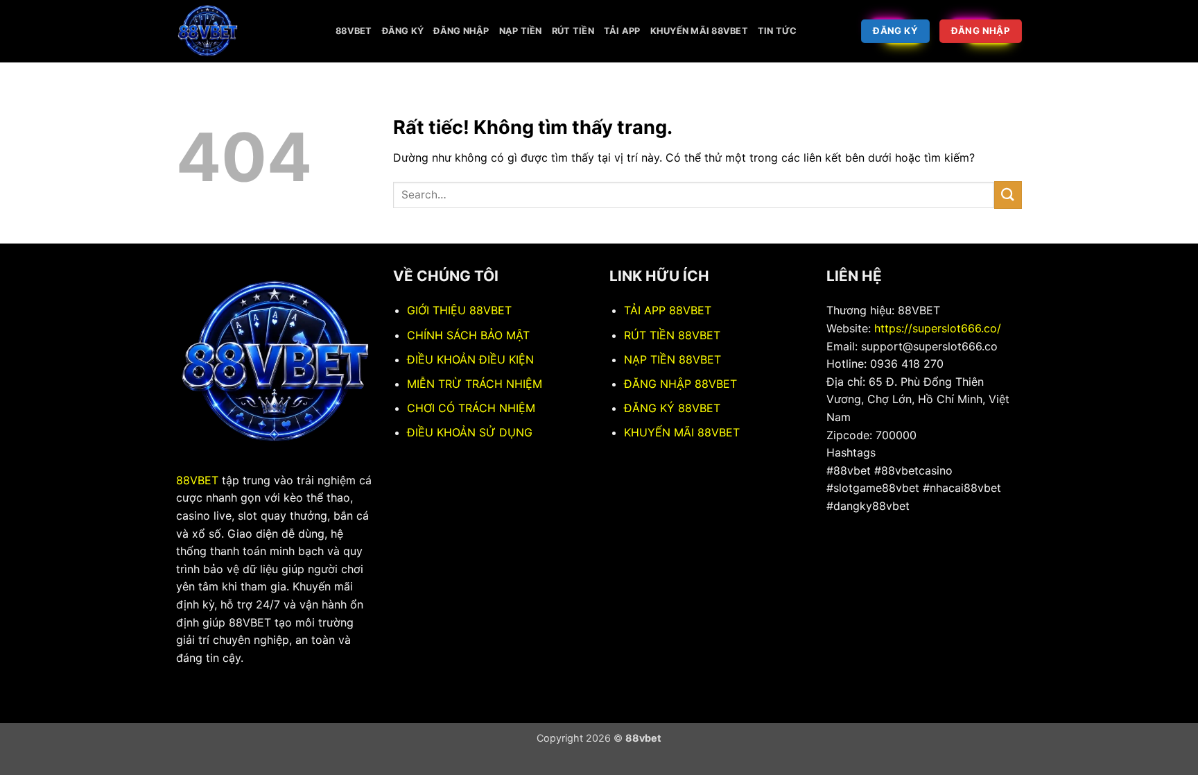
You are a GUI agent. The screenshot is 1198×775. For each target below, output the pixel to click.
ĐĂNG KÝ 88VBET (672, 408)
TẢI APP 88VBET (667, 310)
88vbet (354, 31)
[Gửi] (1008, 194)
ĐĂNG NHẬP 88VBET (680, 384)
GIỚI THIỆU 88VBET (459, 310)
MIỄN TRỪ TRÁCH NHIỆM (474, 384)
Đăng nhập (461, 31)
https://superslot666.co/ (937, 328)
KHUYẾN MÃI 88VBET (682, 432)
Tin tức (777, 31)
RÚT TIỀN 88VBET (672, 335)
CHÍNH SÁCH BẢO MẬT (468, 335)
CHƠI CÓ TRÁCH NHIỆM (471, 408)
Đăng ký (403, 31)
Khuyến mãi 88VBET (699, 31)
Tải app (622, 31)
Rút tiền (573, 31)
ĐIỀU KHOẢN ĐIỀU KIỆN (470, 359)
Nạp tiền (520, 31)
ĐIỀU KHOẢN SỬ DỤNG (469, 432)
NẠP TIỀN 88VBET (672, 359)
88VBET (197, 480)
